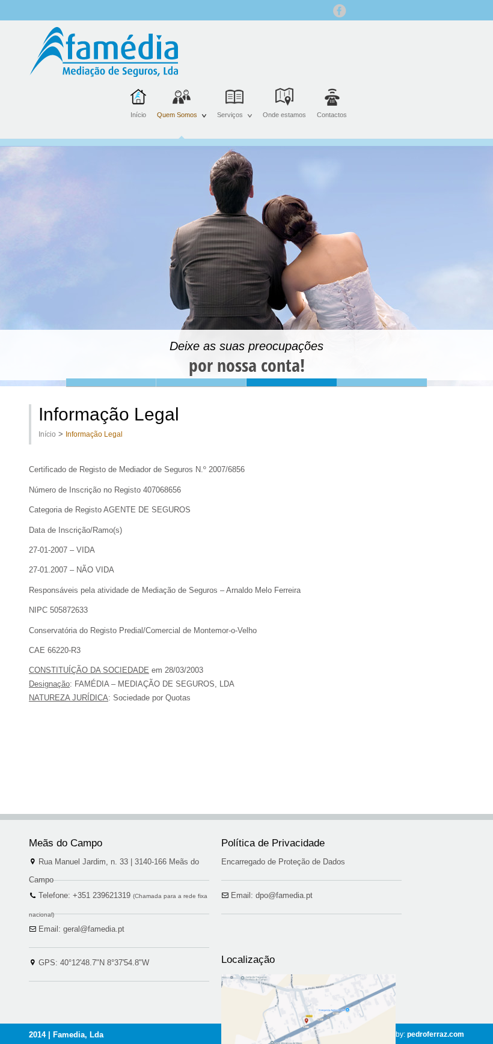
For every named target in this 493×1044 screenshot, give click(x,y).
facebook (339, 10)
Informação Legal (94, 434)
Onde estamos (284, 114)
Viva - (382, 382)
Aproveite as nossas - (201, 382)
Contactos (332, 114)
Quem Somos (179, 122)
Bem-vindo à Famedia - (111, 382)
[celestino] (104, 52)
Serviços (231, 122)
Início (138, 114)
